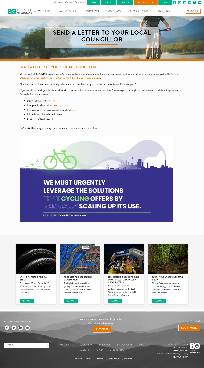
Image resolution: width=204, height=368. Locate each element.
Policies (89, 359)
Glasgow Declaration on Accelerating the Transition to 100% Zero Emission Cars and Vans (99, 76)
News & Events (139, 11)
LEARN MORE (189, 328)
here (55, 101)
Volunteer (58, 2)
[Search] (198, 11)
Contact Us (77, 359)
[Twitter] (14, 327)
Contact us (80, 2)
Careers (68, 2)
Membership (42, 11)
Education (92, 11)
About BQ (164, 11)
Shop (99, 350)
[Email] (27, 327)
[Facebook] (7, 327)
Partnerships (67, 11)
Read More (27, 300)
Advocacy (114, 11)
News (141, 344)
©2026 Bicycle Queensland (119, 359)
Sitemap (99, 359)
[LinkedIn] (20, 327)
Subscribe (102, 329)
